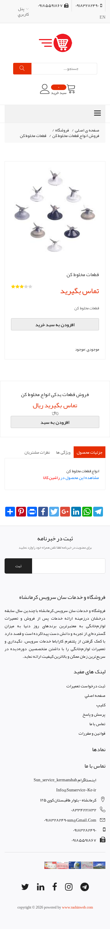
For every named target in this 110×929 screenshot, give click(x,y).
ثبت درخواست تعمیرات (85, 686)
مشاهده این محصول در (71, 477)
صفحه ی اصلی (87, 130)
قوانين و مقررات (92, 733)
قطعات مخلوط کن (33, 136)
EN (102, 17)
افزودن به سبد (55, 422)
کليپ (100, 704)
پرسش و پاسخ (93, 714)
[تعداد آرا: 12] (13, 286)
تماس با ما (97, 723)
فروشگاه (62, 130)
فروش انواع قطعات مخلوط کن (75, 136)
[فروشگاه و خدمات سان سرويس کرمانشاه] (55, 43)
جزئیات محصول (89, 452)
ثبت (18, 566)
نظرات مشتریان (37, 452)
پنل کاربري (23, 11)
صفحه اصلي (95, 695)
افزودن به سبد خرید (55, 324)
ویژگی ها (63, 452)
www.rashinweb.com (77, 907)
